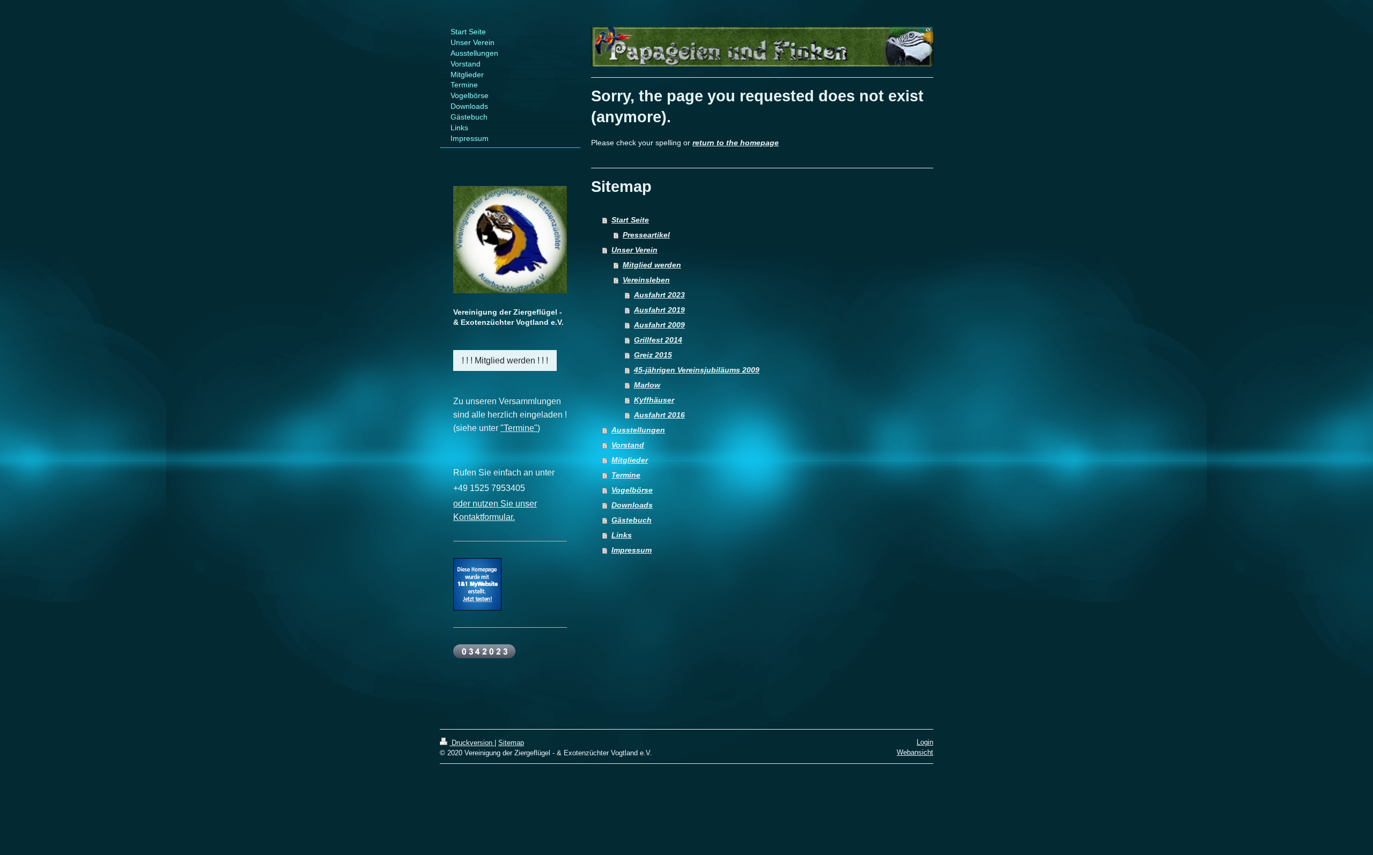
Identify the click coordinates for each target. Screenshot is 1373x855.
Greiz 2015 (653, 355)
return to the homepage (735, 142)
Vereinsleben (646, 280)
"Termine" (518, 428)
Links (621, 535)
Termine (625, 475)
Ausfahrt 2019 (659, 310)
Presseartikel (646, 235)
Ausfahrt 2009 (659, 325)
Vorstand (627, 445)
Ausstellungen (638, 430)
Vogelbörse (632, 490)
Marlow (647, 385)
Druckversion (471, 743)
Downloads (632, 505)
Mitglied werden (652, 265)
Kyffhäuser (654, 400)
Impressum (631, 550)
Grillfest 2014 (658, 340)
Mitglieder (629, 460)
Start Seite (630, 219)
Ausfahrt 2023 (659, 295)
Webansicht (915, 752)
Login (925, 742)
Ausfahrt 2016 (659, 415)
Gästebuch (631, 520)
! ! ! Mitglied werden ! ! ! (505, 360)
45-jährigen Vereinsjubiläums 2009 (696, 370)
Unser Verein (634, 250)
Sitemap (511, 743)
